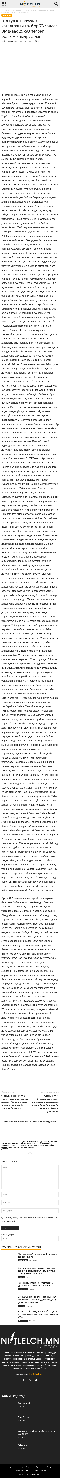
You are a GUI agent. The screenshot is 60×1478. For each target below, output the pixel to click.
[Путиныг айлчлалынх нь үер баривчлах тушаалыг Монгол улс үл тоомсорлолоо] (30, 1133)
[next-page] (31, 1153)
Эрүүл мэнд (17, 10)
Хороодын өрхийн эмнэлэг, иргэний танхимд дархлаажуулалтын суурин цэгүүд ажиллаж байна (37, 1271)
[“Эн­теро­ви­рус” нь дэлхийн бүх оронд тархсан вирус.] (8, 1257)
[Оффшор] (8, 1449)
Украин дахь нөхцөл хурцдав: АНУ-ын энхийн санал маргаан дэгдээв (10, 1146)
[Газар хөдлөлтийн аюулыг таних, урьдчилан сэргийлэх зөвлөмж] (8, 1286)
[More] (31, 48)
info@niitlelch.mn (36, 1374)
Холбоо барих (40, 1470)
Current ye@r (7, 1235)
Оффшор (22, 1445)
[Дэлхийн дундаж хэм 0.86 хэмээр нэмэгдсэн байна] (49, 1133)
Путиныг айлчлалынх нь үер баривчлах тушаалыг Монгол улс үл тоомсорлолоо (30, 1144)
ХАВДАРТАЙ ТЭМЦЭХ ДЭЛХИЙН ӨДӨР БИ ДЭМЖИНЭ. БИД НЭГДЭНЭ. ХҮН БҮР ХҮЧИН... (38, 1314)
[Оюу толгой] (8, 1407)
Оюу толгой (24, 1403)
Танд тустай (23, 1289)
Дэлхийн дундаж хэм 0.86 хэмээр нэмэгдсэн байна (49, 1143)
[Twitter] (11, 48)
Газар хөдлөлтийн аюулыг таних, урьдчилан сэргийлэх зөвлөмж (35, 1284)
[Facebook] (4, 48)
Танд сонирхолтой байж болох (18, 1121)
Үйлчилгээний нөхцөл (22, 1470)
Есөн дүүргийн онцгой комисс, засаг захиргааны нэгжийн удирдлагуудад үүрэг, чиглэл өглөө (37, 1299)
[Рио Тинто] (8, 1421)
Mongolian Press (15, 41)
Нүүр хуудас (5, 10)
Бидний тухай (8, 1467)
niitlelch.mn (34, 1475)
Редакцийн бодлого (25, 1467)
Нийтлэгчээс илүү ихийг (44, 1121)
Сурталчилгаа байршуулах (46, 1467)
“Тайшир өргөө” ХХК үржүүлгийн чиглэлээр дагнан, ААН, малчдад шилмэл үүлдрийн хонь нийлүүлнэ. (14, 1101)
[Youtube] (36, 1380)
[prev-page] (28, 1153)
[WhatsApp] (24, 48)
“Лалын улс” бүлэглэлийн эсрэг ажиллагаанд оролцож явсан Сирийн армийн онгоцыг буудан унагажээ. (45, 1103)
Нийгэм (22, 1277)
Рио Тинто (23, 1417)
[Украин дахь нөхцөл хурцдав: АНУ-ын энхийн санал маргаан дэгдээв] (10, 1134)
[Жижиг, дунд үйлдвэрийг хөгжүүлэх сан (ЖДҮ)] (8, 1435)
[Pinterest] (18, 48)
